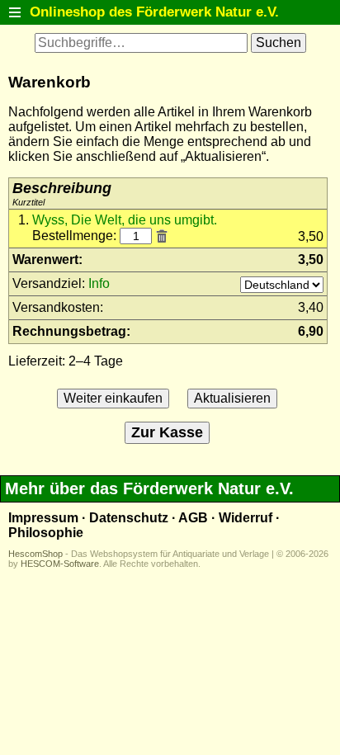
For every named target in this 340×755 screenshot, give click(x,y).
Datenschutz (128, 518)
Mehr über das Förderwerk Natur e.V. (149, 488)
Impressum (43, 518)
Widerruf (245, 518)
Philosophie (45, 533)
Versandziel (47, 283)
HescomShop (35, 554)
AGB (193, 518)
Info (99, 283)
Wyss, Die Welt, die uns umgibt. (124, 220)
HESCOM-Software (60, 564)
